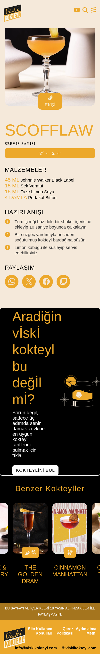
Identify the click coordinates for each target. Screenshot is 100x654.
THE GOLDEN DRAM (30, 574)
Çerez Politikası (65, 631)
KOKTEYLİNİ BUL (35, 470)
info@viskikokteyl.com (36, 648)
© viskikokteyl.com (79, 648)
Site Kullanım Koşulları (40, 631)
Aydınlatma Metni (86, 631)
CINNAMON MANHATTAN (69, 571)
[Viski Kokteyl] (12, 19)
